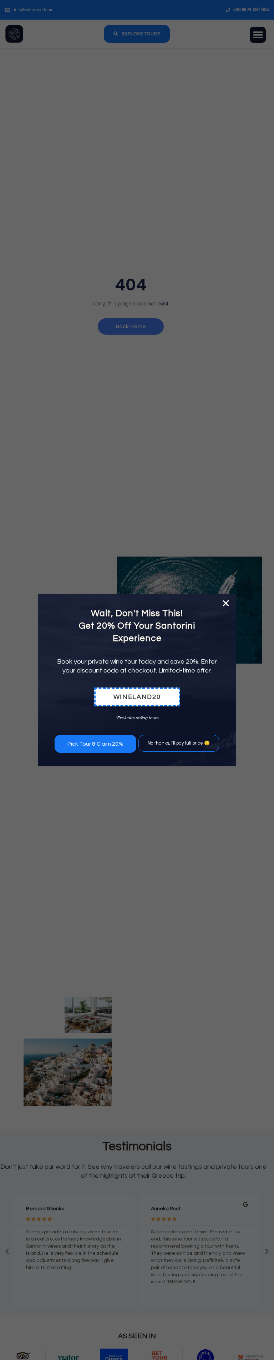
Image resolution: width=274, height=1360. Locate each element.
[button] (226, 603)
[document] (137, 680)
